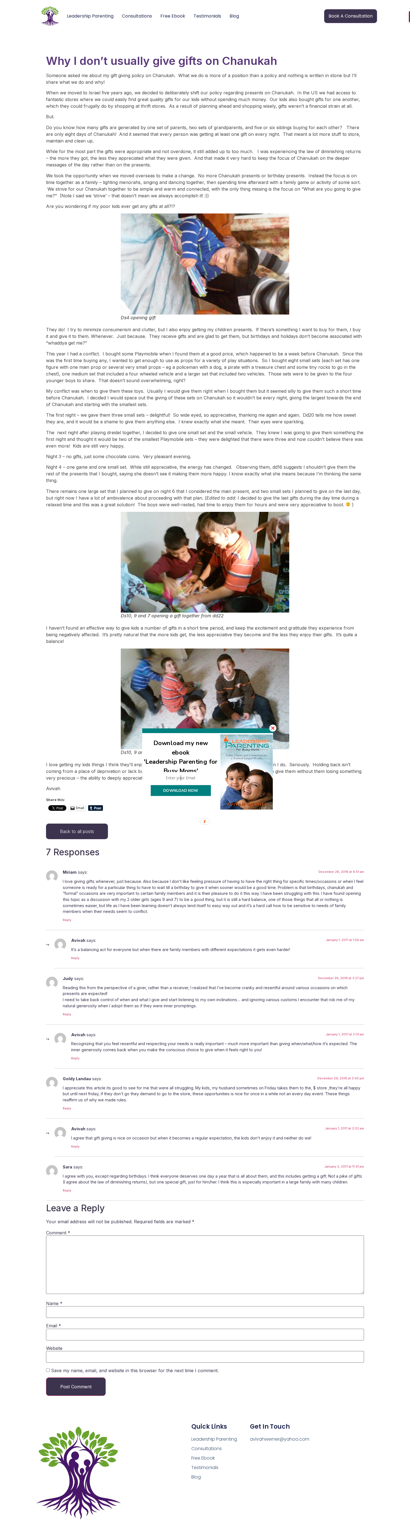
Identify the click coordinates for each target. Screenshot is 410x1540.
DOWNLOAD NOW (180, 790)
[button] (181, 756)
